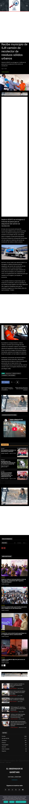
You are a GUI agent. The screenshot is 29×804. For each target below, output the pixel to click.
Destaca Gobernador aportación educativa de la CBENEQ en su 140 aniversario (14, 607)
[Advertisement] (14, 27)
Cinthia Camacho (5, 71)
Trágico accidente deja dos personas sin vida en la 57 (13, 660)
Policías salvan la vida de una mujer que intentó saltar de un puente (21, 388)
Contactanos (14, 779)
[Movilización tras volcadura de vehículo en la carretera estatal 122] (22, 463)
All (14, 542)
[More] (17, 382)
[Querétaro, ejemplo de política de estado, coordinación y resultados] (5, 700)
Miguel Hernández (5, 465)
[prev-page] (2, 482)
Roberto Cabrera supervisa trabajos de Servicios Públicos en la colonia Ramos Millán (17, 692)
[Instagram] (9, 789)
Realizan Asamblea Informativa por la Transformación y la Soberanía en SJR (6, 474)
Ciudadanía (4, 375)
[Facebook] (5, 789)
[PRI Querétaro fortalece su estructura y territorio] (22, 452)
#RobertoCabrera (16, 373)
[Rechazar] (27, 799)
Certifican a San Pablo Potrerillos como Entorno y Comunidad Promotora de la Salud (18, 716)
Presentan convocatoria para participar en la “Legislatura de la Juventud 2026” (13, 633)
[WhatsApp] (19, 789)
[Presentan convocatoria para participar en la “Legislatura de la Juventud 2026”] (14, 621)
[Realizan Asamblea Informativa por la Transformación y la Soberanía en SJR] (22, 475)
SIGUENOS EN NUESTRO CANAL (9, 415)
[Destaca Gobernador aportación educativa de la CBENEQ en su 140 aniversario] (14, 595)
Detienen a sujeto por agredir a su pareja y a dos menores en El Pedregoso (16, 685)
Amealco (19, 542)
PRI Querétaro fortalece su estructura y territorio (8, 450)
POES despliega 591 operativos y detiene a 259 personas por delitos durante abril (18, 708)
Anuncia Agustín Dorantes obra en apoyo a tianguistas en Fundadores (7, 388)
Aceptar (6, 801)
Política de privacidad (21, 801)
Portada (2, 448)
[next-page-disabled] (4, 548)
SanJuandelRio (11, 375)
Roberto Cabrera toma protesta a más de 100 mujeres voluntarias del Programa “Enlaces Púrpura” (13, 581)
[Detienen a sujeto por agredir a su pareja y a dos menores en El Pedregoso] (5, 686)
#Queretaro (8, 373)
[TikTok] (12, 789)
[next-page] (4, 482)
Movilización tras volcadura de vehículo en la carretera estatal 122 (8, 463)
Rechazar (12, 801)
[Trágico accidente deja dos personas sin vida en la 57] (14, 647)
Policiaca (3, 459)
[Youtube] (22, 789)
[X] (15, 789)
